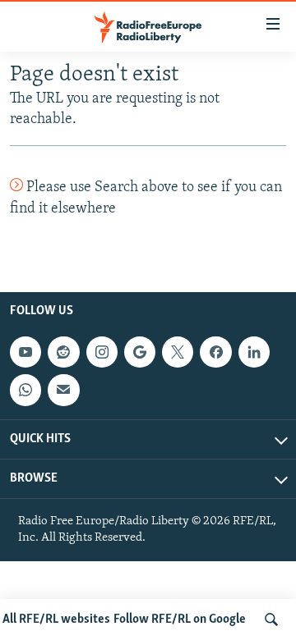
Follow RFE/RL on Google (179, 619)
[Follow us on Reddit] (63, 352)
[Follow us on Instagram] (102, 352)
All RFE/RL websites (56, 619)
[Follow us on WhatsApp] (25, 389)
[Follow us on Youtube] (25, 352)
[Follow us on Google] (139, 352)
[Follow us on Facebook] (215, 352)
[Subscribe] (63, 389)
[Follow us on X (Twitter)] (177, 352)
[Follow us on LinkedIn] (254, 352)
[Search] (271, 619)
